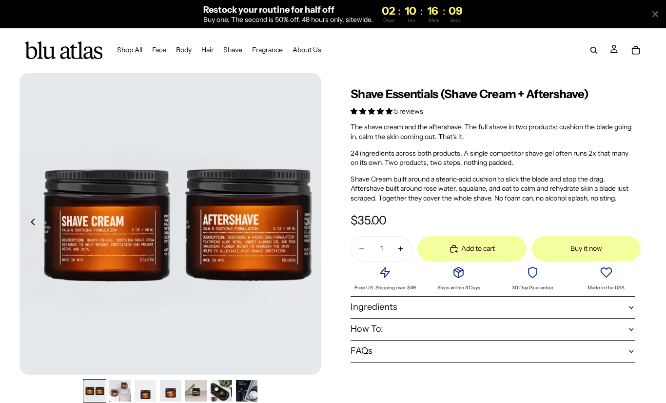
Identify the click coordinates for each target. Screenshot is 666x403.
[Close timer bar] (655, 14)
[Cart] (635, 50)
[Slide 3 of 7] (145, 391)
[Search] (594, 50)
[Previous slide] (30, 223)
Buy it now (586, 248)
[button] (372, 111)
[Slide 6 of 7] (221, 391)
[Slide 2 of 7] (120, 391)
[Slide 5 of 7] (196, 391)
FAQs (361, 350)
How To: (367, 328)
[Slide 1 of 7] (94, 391)
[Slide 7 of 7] (246, 391)
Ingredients (374, 307)
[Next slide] (310, 223)
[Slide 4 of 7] (170, 391)
